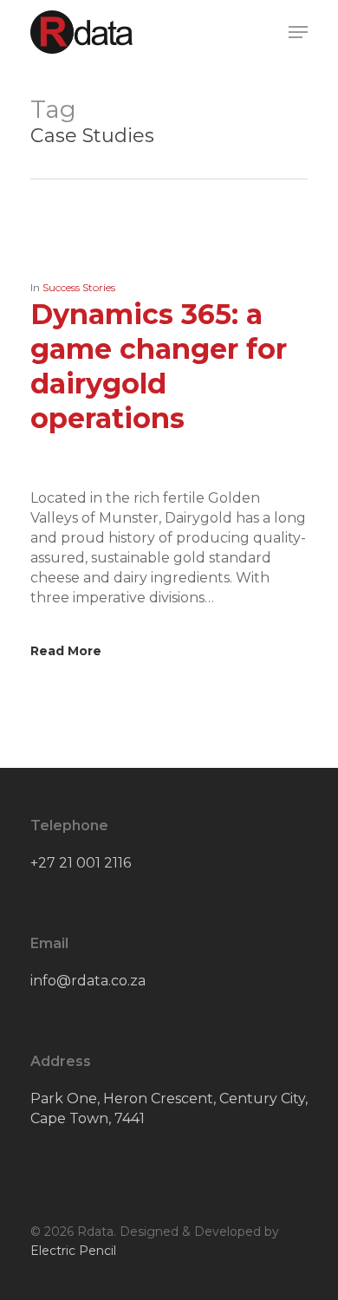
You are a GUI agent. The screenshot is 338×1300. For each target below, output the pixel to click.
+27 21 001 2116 (80, 863)
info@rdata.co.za (88, 980)
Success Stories (78, 287)
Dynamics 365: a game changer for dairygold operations (158, 366)
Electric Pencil (73, 1250)
